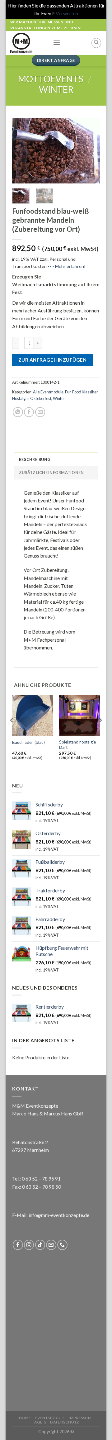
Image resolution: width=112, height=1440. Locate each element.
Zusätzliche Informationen (51, 472)
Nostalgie (20, 398)
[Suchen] (96, 43)
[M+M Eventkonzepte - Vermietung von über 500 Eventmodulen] (27, 43)
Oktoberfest (40, 398)
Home (25, 1417)
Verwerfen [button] (67, 13)
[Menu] (56, 42)
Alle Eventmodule (48, 391)
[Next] (90, 150)
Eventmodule (50, 1417)
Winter (56, 89)
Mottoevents (50, 79)
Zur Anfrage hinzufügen (52, 360)
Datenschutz (64, 1422)
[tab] (56, 459)
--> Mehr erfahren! (66, 266)
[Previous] (21, 150)
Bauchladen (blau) (28, 742)
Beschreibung (34, 459)
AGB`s (40, 1422)
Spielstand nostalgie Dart (77, 744)
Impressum (80, 1417)
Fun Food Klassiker (81, 391)
